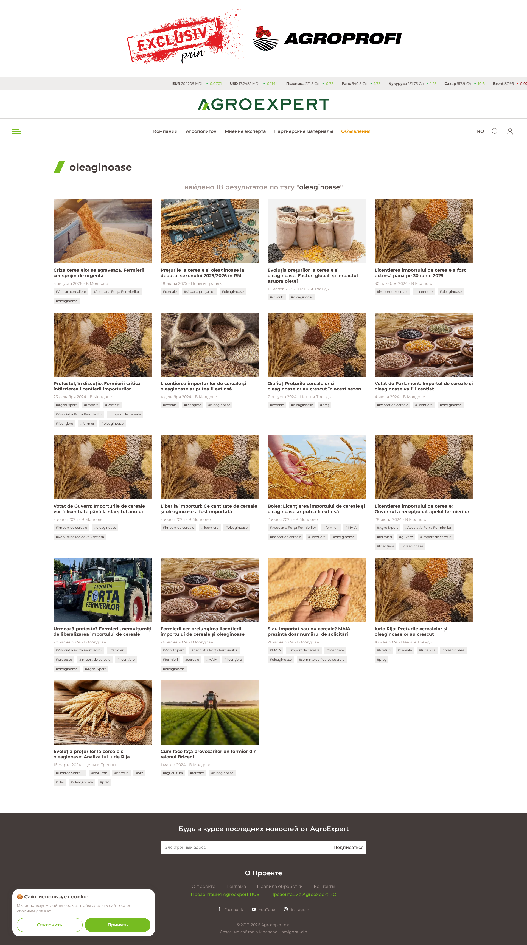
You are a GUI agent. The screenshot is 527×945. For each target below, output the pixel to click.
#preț (324, 405)
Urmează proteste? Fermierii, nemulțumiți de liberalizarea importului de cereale (103, 631)
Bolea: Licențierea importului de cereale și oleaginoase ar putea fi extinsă (316, 509)
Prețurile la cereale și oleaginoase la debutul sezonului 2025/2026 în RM (202, 273)
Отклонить (49, 924)
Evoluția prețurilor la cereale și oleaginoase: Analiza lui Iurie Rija (92, 754)
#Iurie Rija (427, 650)
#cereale (170, 291)
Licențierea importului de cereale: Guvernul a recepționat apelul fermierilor (422, 509)
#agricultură (173, 773)
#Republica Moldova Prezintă (80, 537)
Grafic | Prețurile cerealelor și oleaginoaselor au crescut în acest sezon (314, 386)
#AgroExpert (66, 405)
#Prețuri (384, 650)
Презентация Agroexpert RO (303, 894)
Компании (165, 131)
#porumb (99, 773)
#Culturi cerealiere (71, 291)
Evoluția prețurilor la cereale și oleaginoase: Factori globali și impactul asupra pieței (313, 276)
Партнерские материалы (303, 131)
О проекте (203, 886)
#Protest (112, 405)
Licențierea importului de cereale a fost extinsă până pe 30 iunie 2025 (420, 273)
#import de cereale (392, 291)
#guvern (406, 537)
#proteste (64, 659)
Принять (118, 924)
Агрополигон (201, 131)
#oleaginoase (67, 301)
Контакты (324, 886)
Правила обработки (280, 886)
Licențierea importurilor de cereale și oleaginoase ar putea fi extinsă (203, 386)
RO (480, 131)
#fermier (87, 423)
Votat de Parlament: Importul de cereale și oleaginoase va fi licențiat (424, 386)
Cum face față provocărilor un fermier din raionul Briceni (209, 754)
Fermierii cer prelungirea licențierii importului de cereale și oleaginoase (203, 631)
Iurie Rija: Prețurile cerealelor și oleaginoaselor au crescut (411, 631)
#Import (91, 405)
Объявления (356, 131)
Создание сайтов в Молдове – (251, 931)
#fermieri (330, 527)
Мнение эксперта (245, 131)
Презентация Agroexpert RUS (225, 894)
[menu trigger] (16, 131)
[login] (510, 131)
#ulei (60, 782)
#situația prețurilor (199, 291)
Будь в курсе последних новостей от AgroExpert (263, 829)
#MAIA (351, 527)
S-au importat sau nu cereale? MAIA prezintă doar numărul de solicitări (309, 631)
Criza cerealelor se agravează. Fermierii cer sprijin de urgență (99, 273)
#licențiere (424, 291)
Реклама (236, 886)
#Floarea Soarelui (70, 773)
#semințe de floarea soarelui (322, 659)
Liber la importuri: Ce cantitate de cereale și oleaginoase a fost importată (209, 509)
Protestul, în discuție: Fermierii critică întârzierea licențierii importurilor (97, 386)
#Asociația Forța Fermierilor (116, 291)
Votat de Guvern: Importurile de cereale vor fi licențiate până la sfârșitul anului (99, 509)
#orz (139, 773)
